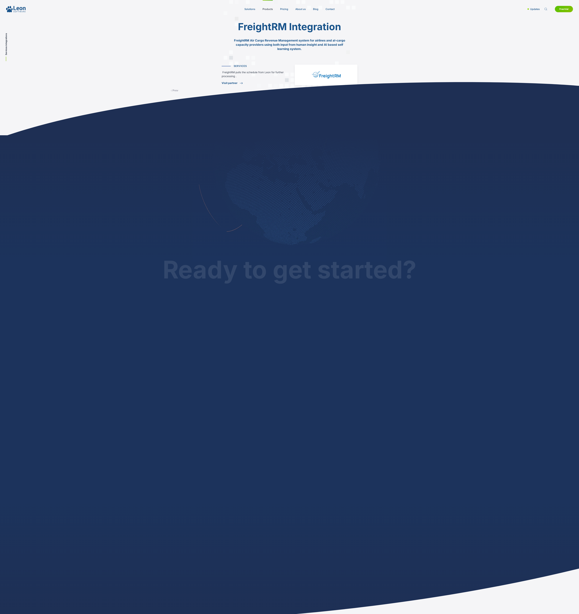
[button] (533, 9)
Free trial (563, 9)
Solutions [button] (249, 9)
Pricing (284, 9)
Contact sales (296, 349)
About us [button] (300, 9)
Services (240, 65)
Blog (315, 9)
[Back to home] (16, 9)
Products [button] (268, 9)
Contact (330, 9)
